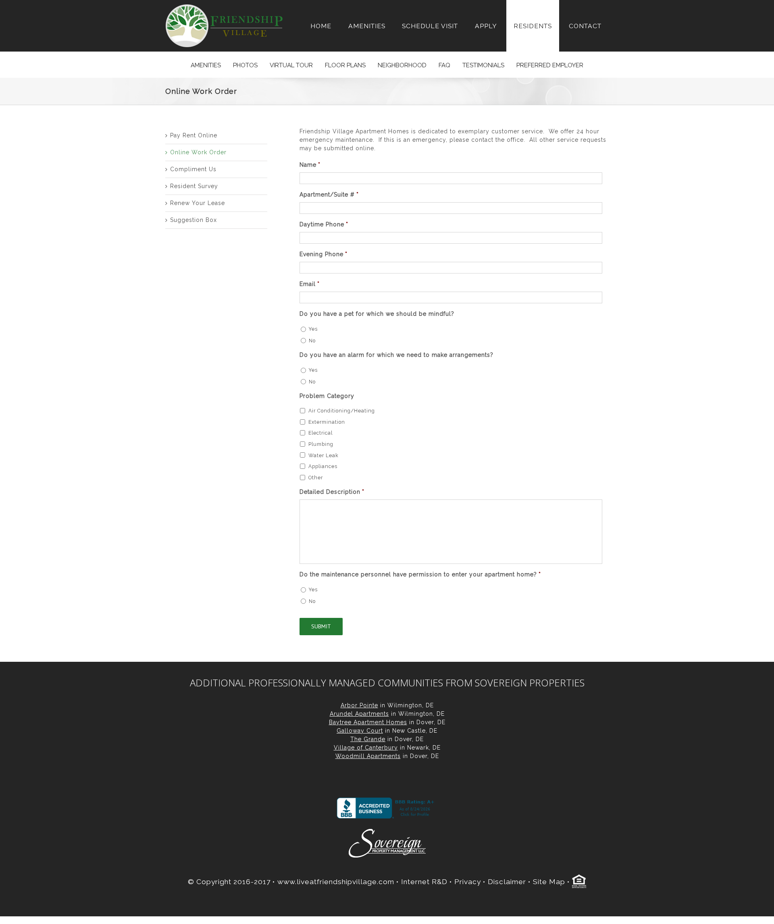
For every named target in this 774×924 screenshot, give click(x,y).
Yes (313, 329)
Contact (585, 26)
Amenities (366, 26)
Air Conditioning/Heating (341, 411)
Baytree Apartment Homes (368, 722)
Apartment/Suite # (329, 194)
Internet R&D (424, 882)
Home (320, 26)
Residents (533, 26)
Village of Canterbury (366, 747)
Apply (486, 26)
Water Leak (323, 455)
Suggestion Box (193, 220)
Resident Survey (194, 186)
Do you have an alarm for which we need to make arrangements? (396, 355)
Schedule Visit (430, 26)
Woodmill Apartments (368, 756)
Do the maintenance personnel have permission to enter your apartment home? (420, 574)
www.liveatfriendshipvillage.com (335, 882)
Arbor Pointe (359, 705)
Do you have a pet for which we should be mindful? (377, 314)
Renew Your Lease (197, 203)
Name (310, 165)
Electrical (320, 433)
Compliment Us (193, 169)
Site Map (549, 882)
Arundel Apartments (359, 714)
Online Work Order (198, 152)
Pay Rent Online (193, 135)
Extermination (326, 422)
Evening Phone (323, 254)
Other (315, 477)
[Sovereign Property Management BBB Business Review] (387, 808)
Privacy (467, 882)
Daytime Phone (324, 224)
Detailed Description (332, 492)
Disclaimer (507, 882)
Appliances (322, 466)
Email (310, 284)
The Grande (367, 739)
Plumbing (320, 444)
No (312, 341)
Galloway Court (360, 730)
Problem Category (327, 396)
